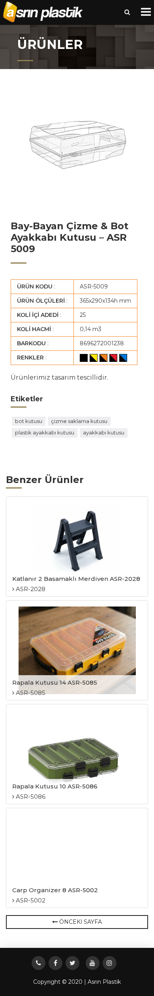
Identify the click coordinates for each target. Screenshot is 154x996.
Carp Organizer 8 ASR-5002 (55, 890)
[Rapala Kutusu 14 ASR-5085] (77, 650)
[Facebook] (55, 963)
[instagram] (109, 963)
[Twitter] (72, 963)
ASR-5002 (29, 900)
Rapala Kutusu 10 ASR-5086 (55, 786)
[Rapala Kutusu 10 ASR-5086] (77, 754)
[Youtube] (93, 963)
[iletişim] (38, 963)
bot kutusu (28, 421)
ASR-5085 (29, 692)
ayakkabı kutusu (103, 432)
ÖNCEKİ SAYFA (80, 921)
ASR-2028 (29, 589)
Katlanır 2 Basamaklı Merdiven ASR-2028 (76, 578)
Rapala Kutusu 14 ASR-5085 (54, 682)
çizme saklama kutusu (79, 421)
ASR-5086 (29, 796)
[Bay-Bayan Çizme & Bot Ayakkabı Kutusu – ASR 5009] (77, 146)
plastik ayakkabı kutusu (44, 432)
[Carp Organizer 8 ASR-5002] (77, 858)
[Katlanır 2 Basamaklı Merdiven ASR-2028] (77, 546)
